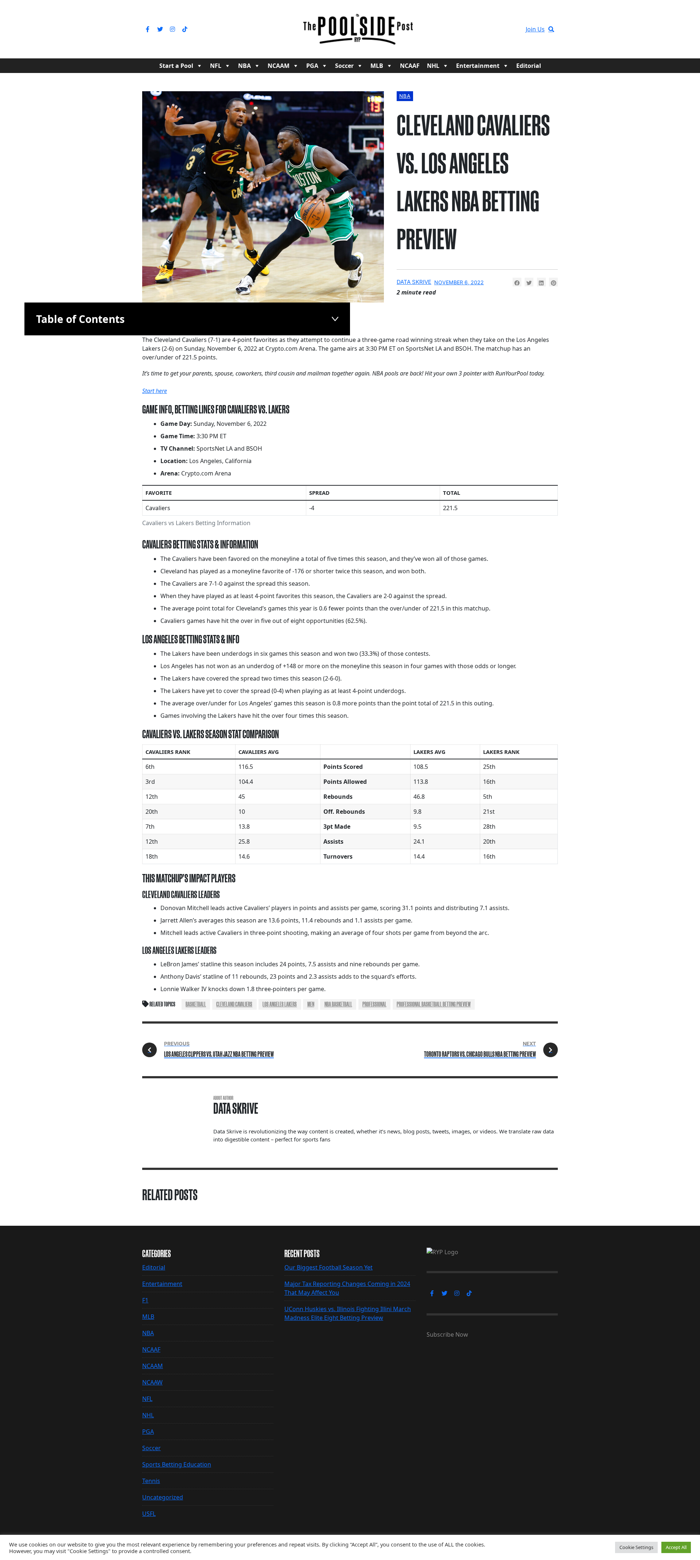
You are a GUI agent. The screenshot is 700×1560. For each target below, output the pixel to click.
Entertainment (477, 66)
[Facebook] (147, 29)
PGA (312, 66)
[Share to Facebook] (517, 282)
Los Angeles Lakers (279, 1004)
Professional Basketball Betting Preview (434, 1004)
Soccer (344, 66)
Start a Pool (176, 66)
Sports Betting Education (176, 1464)
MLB (376, 66)
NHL (433, 66)
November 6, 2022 (459, 282)
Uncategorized (162, 1497)
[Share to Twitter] (529, 282)
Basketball (196, 1004)
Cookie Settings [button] (636, 1547)
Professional (374, 1004)
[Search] (551, 29)
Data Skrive (414, 281)
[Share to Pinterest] (553, 282)
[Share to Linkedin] (541, 282)
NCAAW (152, 1382)
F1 (145, 1300)
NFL (215, 66)
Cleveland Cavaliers (234, 1004)
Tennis (151, 1481)
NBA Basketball (338, 1004)
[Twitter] (160, 29)
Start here (154, 391)
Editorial (528, 66)
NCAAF (410, 66)
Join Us (535, 29)
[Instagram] (172, 29)
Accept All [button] (676, 1547)
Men (310, 1004)
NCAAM (278, 66)
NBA (244, 66)
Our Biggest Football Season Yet (328, 1267)
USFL (149, 1514)
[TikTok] (184, 29)
